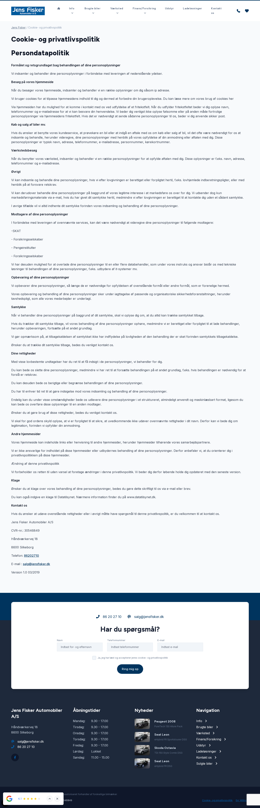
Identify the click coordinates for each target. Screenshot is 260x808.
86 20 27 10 (111, 617)
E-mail (160, 640)
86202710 (31, 555)
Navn (60, 640)
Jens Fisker (18, 27)
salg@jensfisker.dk (36, 564)
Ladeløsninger (192, 8)
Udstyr (169, 8)
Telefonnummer (116, 640)
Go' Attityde (242, 800)
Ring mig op (130, 669)
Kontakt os (216, 10)
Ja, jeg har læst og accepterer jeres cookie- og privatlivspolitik (133, 657)
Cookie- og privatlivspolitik (217, 800)
